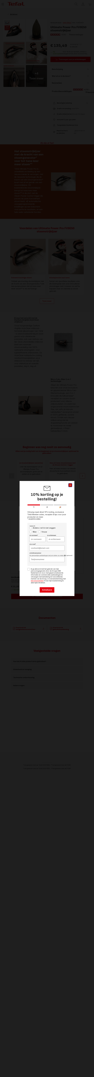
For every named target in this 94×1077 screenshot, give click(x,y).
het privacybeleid (37, 581)
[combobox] (37, 539)
